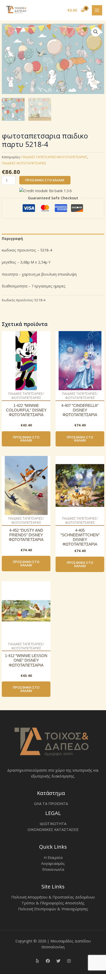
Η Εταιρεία (53, 857)
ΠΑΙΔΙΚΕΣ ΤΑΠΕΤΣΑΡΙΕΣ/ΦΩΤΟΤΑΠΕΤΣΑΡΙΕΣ (54, 157)
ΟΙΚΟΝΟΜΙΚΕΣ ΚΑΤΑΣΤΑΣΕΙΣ (53, 829)
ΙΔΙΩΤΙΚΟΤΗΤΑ (53, 823)
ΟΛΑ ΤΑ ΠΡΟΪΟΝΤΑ (51, 803)
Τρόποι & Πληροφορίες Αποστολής (53, 902)
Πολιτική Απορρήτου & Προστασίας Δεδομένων (53, 897)
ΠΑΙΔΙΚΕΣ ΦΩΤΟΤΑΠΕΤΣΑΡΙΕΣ (24, 163)
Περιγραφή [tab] (12, 238)
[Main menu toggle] (97, 10)
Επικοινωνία (53, 869)
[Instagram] (69, 961)
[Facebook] (48, 961)
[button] (95, 31)
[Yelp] (37, 961)
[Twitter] (58, 961)
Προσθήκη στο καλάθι (44, 180)
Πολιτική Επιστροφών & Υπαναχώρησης (53, 908)
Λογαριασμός (53, 863)
